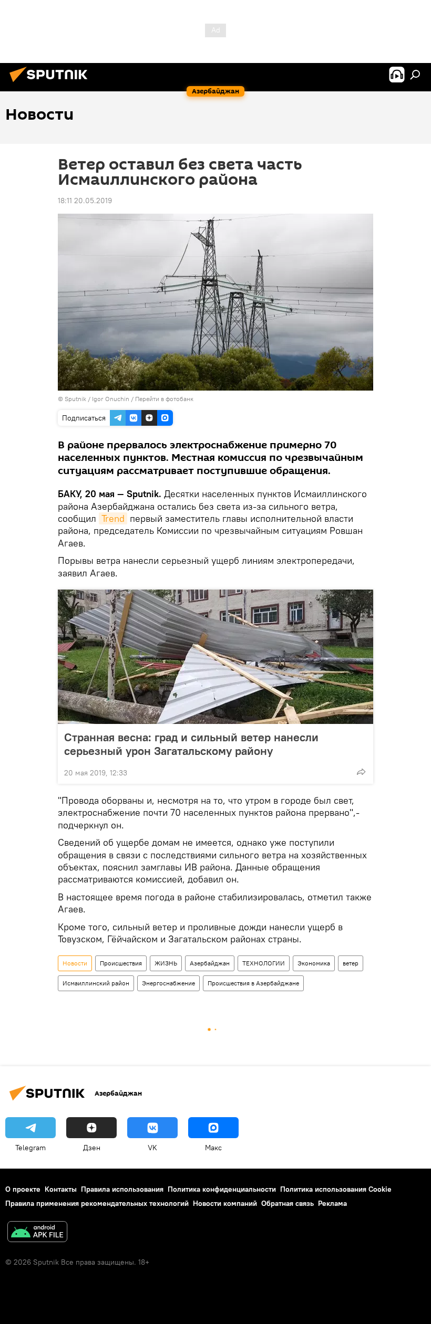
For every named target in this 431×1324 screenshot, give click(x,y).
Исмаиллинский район (96, 983)
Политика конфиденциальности (222, 1189)
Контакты (61, 1189)
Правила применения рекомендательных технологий (97, 1203)
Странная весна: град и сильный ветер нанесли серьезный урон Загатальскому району (191, 744)
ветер (350, 963)
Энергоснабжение (168, 983)
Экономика (313, 963)
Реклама (332, 1203)
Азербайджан (210, 963)
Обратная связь (287, 1203)
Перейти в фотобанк (164, 399)
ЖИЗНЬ (166, 963)
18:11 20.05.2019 (85, 200)
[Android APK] (37, 1233)
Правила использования (122, 1189)
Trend (113, 518)
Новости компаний (225, 1203)
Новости (75, 963)
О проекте (22, 1189)
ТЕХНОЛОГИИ (263, 963)
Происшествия (121, 963)
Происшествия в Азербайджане (253, 983)
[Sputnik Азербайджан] (51, 83)
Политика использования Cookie (336, 1189)
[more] (361, 771)
